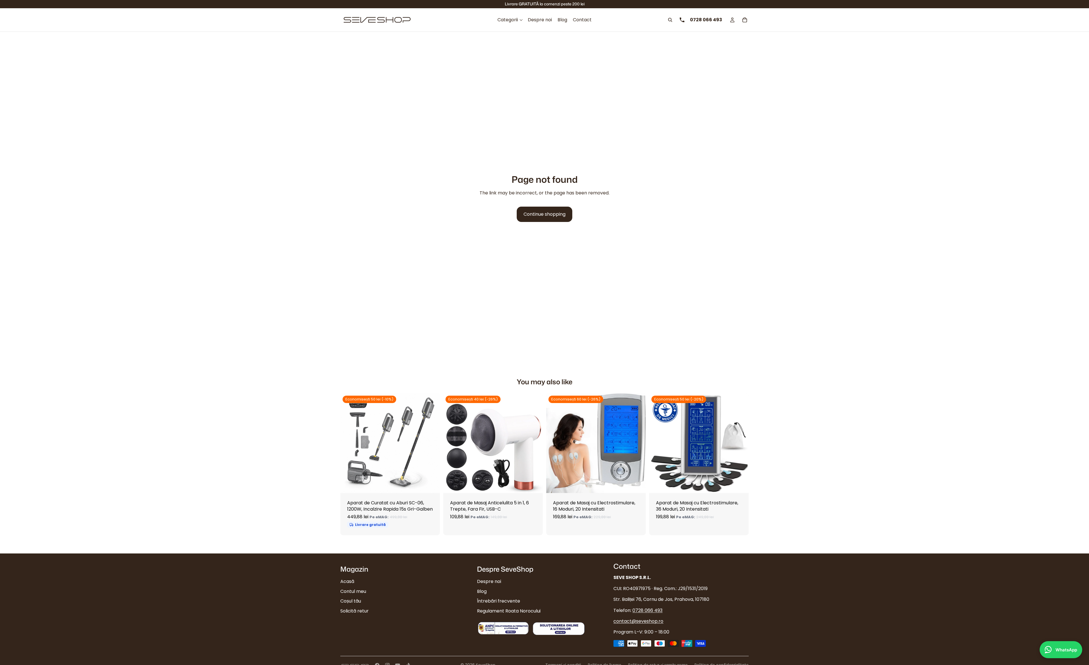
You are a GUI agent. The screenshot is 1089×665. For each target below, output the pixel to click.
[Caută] (670, 20)
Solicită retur (354, 611)
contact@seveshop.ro (638, 621)
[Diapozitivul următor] (431, 443)
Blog (482, 591)
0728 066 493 (647, 610)
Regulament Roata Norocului (509, 611)
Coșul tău (350, 601)
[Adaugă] (431, 484)
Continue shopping (544, 214)
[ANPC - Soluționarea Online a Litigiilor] (558, 628)
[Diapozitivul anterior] (348, 443)
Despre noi (489, 581)
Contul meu (353, 591)
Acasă (347, 581)
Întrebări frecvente (498, 601)
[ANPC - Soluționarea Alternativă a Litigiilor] (503, 628)
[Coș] (744, 20)
